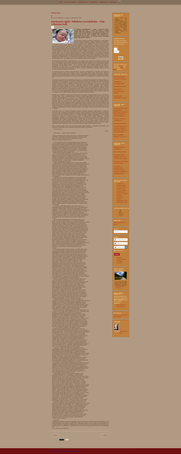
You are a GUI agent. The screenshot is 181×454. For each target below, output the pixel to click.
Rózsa (121, 66)
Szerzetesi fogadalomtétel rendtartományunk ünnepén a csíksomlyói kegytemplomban (120, 169)
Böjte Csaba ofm (83, 2)
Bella (115, 69)
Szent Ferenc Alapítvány (70, 2)
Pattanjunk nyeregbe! (120, 86)
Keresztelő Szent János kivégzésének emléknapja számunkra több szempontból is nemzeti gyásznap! (121, 112)
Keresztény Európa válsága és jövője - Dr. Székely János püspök (120, 156)
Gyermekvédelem (103, 2)
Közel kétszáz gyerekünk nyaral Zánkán (119, 91)
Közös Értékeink (93, 2)
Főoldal (60, 2)
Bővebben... (119, 287)
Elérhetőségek (113, 2)
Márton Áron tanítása (120, 152)
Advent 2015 (56, 18)
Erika (122, 67)
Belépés (117, 254)
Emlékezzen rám (119, 250)
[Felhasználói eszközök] (52, 27)
